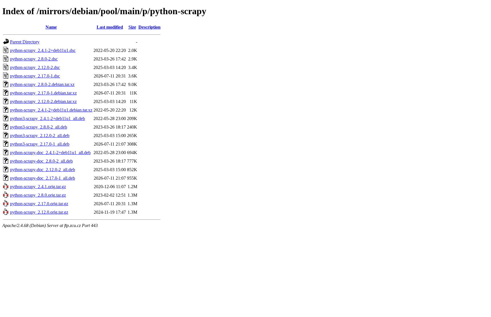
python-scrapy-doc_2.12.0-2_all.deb (42, 169)
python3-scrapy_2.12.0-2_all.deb (39, 135)
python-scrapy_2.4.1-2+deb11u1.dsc (43, 50)
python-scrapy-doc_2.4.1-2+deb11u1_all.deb (50, 152)
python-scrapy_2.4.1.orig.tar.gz (38, 186)
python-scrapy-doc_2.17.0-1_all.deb (42, 178)
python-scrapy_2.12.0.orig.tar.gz (39, 212)
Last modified (110, 27)
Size (132, 27)
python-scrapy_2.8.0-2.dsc (34, 58)
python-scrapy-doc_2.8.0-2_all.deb (41, 161)
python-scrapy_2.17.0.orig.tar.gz (39, 203)
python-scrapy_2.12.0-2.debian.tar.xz (43, 101)
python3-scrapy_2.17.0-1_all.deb (39, 144)
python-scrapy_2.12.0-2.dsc (35, 67)
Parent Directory (24, 41)
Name (51, 27)
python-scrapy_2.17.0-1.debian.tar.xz (43, 93)
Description (149, 27)
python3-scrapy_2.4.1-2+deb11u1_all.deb (47, 118)
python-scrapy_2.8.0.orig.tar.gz (38, 195)
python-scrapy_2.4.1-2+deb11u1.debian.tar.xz (51, 110)
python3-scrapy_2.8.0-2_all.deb (38, 127)
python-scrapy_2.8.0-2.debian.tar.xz (42, 84)
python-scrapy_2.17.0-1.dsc (35, 76)
